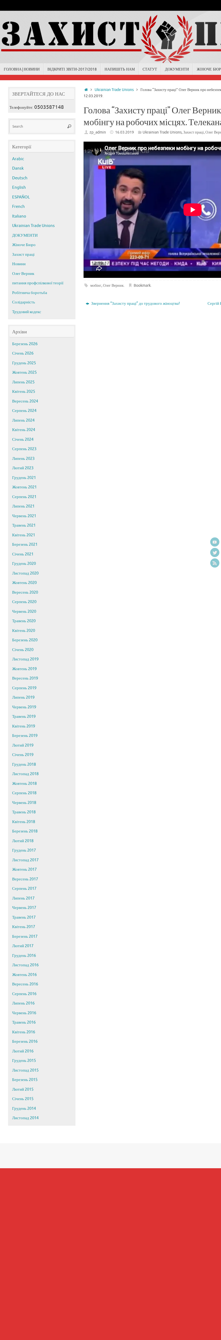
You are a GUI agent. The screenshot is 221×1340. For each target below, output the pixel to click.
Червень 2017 (24, 907)
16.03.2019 (124, 132)
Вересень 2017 (25, 879)
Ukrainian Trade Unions (114, 90)
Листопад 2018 (25, 773)
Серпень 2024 (24, 410)
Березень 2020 (24, 640)
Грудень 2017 (24, 850)
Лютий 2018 (22, 841)
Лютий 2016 (22, 1051)
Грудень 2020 (24, 563)
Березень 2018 (24, 831)
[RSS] (214, 563)
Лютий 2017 (22, 946)
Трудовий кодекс (26, 311)
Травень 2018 (24, 812)
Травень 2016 (24, 1022)
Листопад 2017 (25, 860)
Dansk (18, 168)
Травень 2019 (24, 716)
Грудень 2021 (24, 477)
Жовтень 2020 (24, 582)
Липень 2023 (23, 458)
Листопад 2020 (25, 573)
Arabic (18, 159)
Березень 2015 (24, 1079)
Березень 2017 (24, 936)
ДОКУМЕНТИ (25, 235)
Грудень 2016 (24, 955)
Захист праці (193, 132)
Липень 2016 (23, 1003)
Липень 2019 (23, 697)
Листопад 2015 (25, 1070)
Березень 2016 (24, 1041)
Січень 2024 (22, 439)
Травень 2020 (24, 621)
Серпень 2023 (24, 449)
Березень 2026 (24, 344)
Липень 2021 (23, 506)
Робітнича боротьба (29, 292)
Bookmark (142, 285)
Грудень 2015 (24, 1060)
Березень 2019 (24, 735)
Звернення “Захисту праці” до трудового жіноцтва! (135, 303)
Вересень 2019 (25, 678)
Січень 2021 (22, 554)
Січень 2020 (22, 649)
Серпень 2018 (24, 793)
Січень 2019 (22, 754)
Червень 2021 (24, 516)
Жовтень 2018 (24, 783)
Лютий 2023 (22, 468)
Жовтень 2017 (24, 869)
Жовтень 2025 (24, 372)
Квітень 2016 (23, 1032)
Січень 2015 (22, 1098)
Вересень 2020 (25, 592)
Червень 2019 (24, 707)
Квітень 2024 (23, 429)
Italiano (19, 216)
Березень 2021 (24, 544)
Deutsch (19, 178)
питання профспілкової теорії (37, 283)
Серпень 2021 (24, 496)
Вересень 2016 (25, 984)
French (18, 206)
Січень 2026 (22, 353)
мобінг (95, 285)
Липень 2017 (23, 898)
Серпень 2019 (24, 688)
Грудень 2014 (24, 1108)
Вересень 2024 (25, 401)
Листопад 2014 (25, 1118)
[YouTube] (214, 542)
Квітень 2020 (23, 630)
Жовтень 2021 (24, 487)
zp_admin (97, 132)
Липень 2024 (23, 420)
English (19, 187)
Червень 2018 (24, 802)
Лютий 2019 (22, 745)
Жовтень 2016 (24, 974)
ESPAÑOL (21, 197)
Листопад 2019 (25, 659)
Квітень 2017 (23, 926)
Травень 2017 (24, 917)
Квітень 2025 (23, 391)
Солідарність (23, 302)
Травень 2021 (24, 525)
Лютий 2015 (22, 1089)
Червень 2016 (24, 1013)
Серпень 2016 (24, 993)
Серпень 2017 (24, 888)
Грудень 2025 (24, 363)
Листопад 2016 (25, 965)
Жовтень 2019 (24, 668)
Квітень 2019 (23, 726)
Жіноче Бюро (24, 244)
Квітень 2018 (23, 821)
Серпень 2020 (24, 601)
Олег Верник (113, 285)
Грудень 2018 (24, 764)
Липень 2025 (23, 382)
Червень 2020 (24, 611)
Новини (19, 264)
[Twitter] (214, 552)
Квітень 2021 (23, 535)
